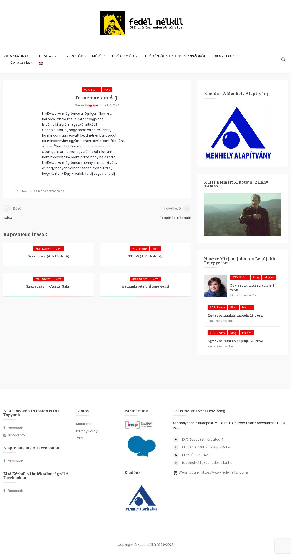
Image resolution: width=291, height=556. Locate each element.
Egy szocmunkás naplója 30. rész (235, 341)
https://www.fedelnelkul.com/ (224, 472)
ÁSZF (79, 438)
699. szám (217, 333)
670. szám (240, 277)
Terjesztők (72, 56)
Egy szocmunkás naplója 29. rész (235, 315)
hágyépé (91, 105)
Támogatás (19, 63)
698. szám (217, 307)
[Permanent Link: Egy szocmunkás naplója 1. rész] (215, 286)
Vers (107, 90)
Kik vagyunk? (16, 56)
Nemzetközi (225, 56)
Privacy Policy (87, 431)
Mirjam (269, 277)
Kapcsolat (84, 424)
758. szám (42, 249)
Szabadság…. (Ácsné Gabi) (48, 286)
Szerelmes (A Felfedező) (48, 256)
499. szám (139, 279)
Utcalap (45, 56)
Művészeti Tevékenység (113, 56)
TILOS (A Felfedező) (145, 256)
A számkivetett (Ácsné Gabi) (145, 286)
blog (256, 277)
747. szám (140, 249)
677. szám (91, 90)
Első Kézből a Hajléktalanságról (174, 56)
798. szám (42, 279)
